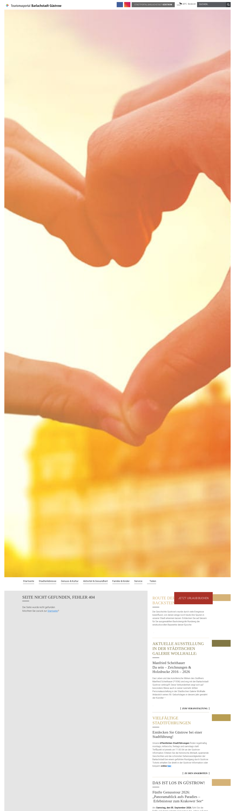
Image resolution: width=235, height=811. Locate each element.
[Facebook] (120, 4)
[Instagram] (127, 4)
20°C (185, 4)
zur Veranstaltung (195, 708)
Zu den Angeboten (196, 773)
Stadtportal (153, 5)
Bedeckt (192, 4)
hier (169, 766)
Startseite (52, 610)
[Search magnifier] (228, 4)
